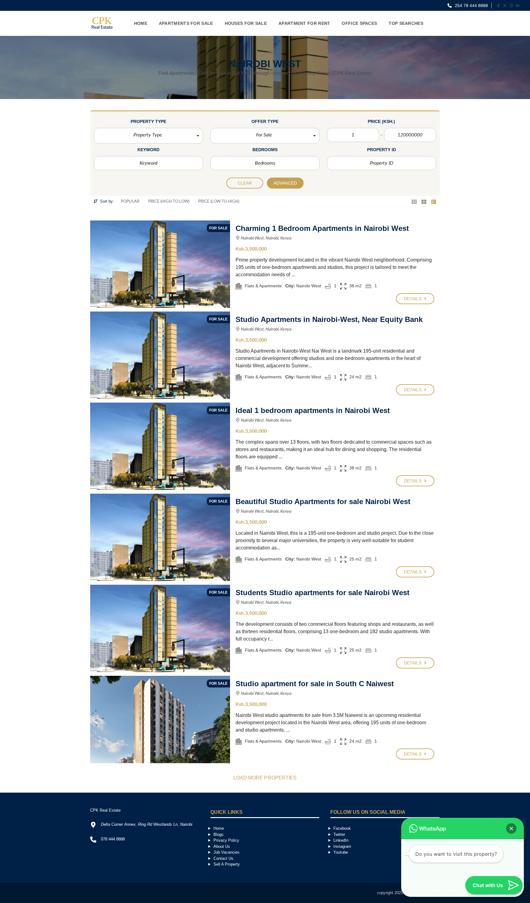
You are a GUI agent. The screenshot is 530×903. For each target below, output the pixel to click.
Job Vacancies (226, 852)
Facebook (342, 828)
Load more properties (265, 777)
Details (413, 298)
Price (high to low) (168, 202)
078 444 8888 (113, 839)
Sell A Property (226, 864)
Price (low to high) (218, 202)
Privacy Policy (226, 840)
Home (140, 23)
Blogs (218, 834)
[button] (148, 135)
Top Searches (406, 23)
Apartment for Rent (304, 23)
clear (245, 183)
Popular (130, 202)
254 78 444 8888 (471, 5)
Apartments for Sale (186, 23)
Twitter (339, 834)
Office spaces (359, 23)
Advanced (285, 183)
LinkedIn (340, 840)
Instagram (342, 846)
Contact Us (223, 858)
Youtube (340, 852)
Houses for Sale (246, 23)
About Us (221, 846)
